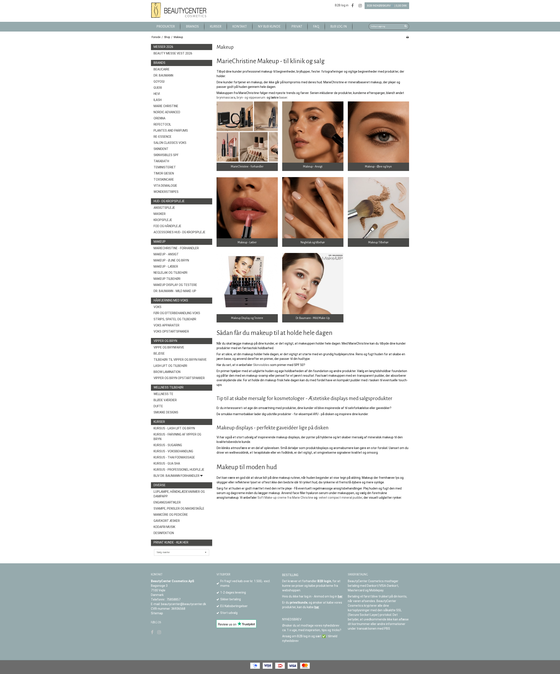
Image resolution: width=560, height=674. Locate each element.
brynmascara (226, 97)
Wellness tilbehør (169, 387)
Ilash (158, 100)
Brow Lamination (167, 372)
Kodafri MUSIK (164, 527)
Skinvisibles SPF (166, 155)
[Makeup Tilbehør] (378, 207)
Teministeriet (165, 167)
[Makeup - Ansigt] (312, 132)
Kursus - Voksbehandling (173, 451)
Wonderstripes (166, 191)
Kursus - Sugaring (168, 445)
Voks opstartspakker (171, 331)
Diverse (160, 485)
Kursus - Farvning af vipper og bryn (177, 437)
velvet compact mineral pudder (340, 497)
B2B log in (341, 5)
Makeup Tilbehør (167, 278)
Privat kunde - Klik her (171, 542)
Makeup (160, 241)
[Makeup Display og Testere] (247, 283)
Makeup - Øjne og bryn (171, 260)
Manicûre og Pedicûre (171, 514)
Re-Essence (163, 136)
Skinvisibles (261, 365)
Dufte (158, 406)
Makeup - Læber (166, 266)
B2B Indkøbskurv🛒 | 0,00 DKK (387, 5)
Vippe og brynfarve (169, 347)
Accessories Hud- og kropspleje (179, 232)
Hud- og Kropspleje (169, 201)
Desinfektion (164, 533)
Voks (157, 307)
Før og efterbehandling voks (177, 313)
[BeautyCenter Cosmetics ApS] (179, 10)
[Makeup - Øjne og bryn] (378, 132)
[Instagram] (360, 6)
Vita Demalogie (165, 185)
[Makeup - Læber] (247, 207)
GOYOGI (159, 81)
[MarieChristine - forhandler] (247, 132)
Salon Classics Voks (170, 143)
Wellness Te (163, 394)
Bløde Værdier (165, 400)
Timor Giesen (164, 173)
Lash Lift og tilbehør (170, 365)
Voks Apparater (166, 325)
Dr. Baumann (163, 75)
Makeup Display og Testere (175, 285)
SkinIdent (161, 149)
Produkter (165, 26)
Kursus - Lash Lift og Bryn (174, 428)
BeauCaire (162, 69)
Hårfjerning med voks (171, 300)
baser (283, 97)
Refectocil (162, 124)
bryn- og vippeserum (251, 97)
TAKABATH (161, 161)
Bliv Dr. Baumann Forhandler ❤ (178, 475)
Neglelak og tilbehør (170, 272)
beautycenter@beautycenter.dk (183, 604)
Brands (159, 62)
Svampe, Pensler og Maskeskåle (179, 508)
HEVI (157, 94)
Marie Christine (166, 106)
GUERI (158, 87)
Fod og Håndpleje (167, 226)
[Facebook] (352, 6)
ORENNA (159, 118)
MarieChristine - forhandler (176, 248)
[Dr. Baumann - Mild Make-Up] (312, 283)
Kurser (159, 421)
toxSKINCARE (164, 179)
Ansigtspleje (164, 207)
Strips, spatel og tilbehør (175, 319)
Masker (160, 214)
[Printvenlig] (407, 37)
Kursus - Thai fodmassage (174, 457)
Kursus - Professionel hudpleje (179, 469)
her (340, 596)
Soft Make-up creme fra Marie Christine (285, 497)
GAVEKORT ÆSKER (167, 520)
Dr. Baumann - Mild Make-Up (175, 291)
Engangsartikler (167, 502)
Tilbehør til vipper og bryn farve (180, 359)
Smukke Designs (166, 412)
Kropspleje (163, 220)
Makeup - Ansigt (166, 254)
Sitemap (157, 613)
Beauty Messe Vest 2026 (173, 53)
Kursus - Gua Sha (167, 463)
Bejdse (159, 353)
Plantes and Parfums (171, 130)
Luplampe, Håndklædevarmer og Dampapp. (179, 494)
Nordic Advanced (167, 112)
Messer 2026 (163, 47)
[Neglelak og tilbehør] (312, 207)
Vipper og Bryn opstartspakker (179, 378)
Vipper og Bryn (165, 341)
